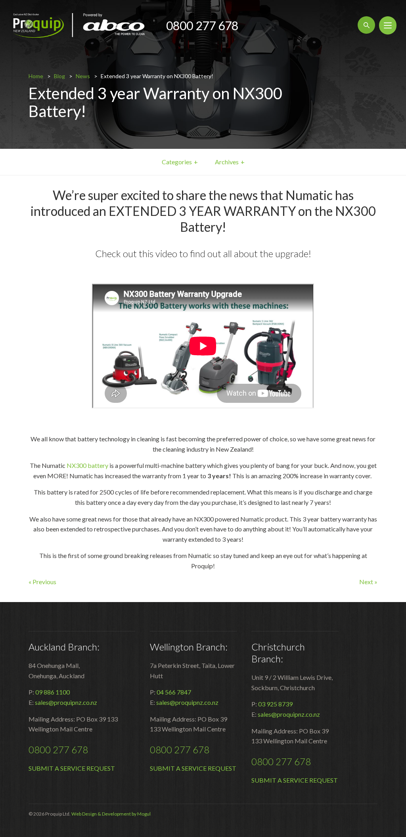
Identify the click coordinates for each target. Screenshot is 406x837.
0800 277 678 (202, 25)
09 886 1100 (52, 692)
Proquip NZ (79, 25)
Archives (227, 161)
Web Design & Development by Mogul (111, 814)
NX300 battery (87, 465)
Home (36, 76)
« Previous (42, 581)
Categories (177, 161)
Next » (368, 581)
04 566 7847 (174, 692)
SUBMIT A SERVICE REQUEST (72, 768)
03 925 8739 (275, 704)
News (83, 76)
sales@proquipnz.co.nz (66, 702)
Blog (59, 76)
